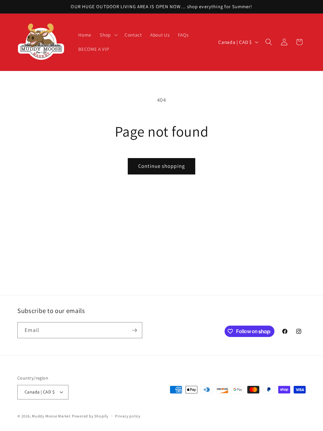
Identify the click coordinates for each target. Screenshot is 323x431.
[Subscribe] (134, 330)
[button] (108, 34)
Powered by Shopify (90, 416)
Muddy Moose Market (51, 416)
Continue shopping (161, 165)
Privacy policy (128, 416)
